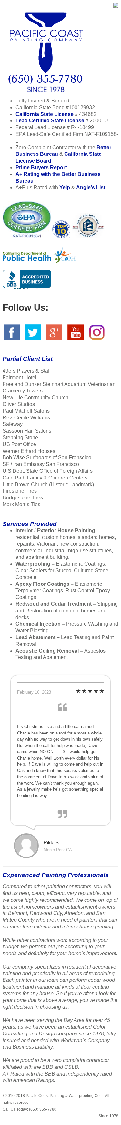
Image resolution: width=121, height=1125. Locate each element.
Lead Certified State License (49, 120)
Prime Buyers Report (41, 167)
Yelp (64, 187)
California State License (44, 114)
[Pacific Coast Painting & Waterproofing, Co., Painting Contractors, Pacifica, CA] (27, 278)
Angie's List (90, 187)
